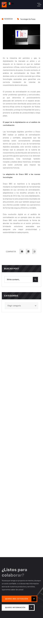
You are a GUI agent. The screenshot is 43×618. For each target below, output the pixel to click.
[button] (22, 251)
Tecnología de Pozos (27, 19)
